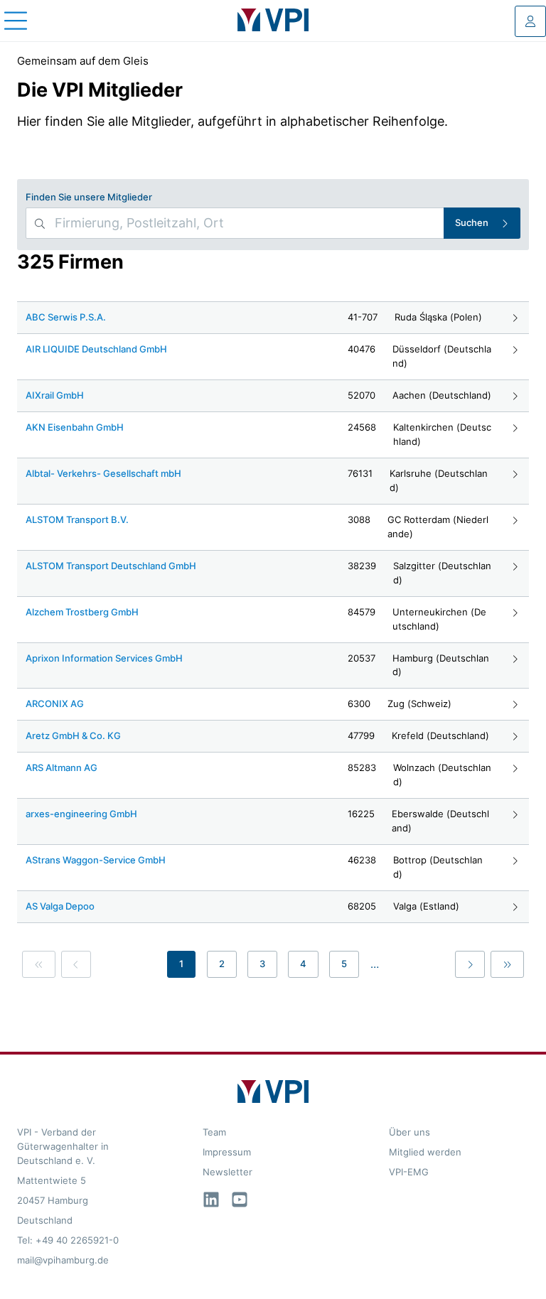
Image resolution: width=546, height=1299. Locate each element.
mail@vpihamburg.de (63, 1260)
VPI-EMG (409, 1171)
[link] (38, 964)
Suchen (471, 222)
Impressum (227, 1152)
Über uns (409, 1132)
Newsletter (227, 1171)
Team (214, 1132)
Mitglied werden (425, 1152)
